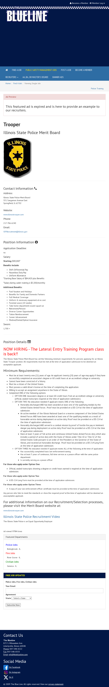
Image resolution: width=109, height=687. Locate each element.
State (8, 598)
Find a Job (16, 70)
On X (11, 677)
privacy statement (55, 684)
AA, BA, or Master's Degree (35, 77)
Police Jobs (12, 544)
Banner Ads (58, 77)
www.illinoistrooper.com (13, 214)
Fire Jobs (10, 553)
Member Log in (98, 3)
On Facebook (14, 667)
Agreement (11, 594)
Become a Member (80, 3)
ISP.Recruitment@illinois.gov (15, 231)
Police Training (97, 88)
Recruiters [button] (11, 77)
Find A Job (17, 83)
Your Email (10, 586)
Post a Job (66, 70)
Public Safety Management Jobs (41, 70)
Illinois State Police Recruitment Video (31, 516)
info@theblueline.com (18, 654)
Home (8, 83)
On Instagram (14, 672)
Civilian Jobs (12, 561)
